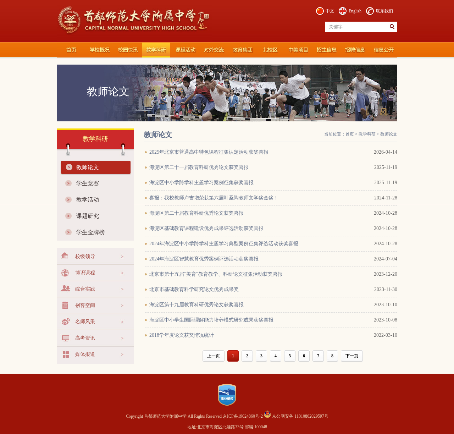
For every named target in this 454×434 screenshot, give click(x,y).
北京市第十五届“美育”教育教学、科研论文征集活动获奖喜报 (216, 274)
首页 (349, 134)
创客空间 (85, 305)
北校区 (269, 50)
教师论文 (87, 167)
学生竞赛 (87, 183)
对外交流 (213, 50)
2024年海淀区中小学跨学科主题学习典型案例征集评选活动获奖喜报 (223, 243)
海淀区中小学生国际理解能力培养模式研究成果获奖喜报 (211, 320)
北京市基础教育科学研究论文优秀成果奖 (194, 289)
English (355, 11)
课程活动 (184, 50)
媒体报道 (85, 354)
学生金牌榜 (90, 232)
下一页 (351, 355)
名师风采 (85, 321)
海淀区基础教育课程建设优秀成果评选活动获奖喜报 (206, 228)
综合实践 (85, 289)
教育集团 (241, 50)
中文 (330, 11)
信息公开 (383, 50)
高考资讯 (85, 338)
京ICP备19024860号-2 (243, 416)
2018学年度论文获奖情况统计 (181, 335)
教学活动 (87, 200)
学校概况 (99, 50)
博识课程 (85, 272)
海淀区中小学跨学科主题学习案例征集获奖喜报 (201, 182)
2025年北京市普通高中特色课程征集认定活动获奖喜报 (208, 152)
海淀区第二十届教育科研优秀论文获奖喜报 (196, 213)
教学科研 (156, 50)
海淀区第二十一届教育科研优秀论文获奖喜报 (199, 167)
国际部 (298, 50)
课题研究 (87, 216)
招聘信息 (354, 50)
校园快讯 (128, 50)
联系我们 (384, 11)
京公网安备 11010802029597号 (299, 416)
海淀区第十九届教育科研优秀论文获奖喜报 (196, 304)
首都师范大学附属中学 (71, 50)
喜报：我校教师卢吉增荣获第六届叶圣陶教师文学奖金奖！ (213, 197)
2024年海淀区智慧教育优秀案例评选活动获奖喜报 (204, 259)
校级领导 (85, 256)
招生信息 (326, 50)
